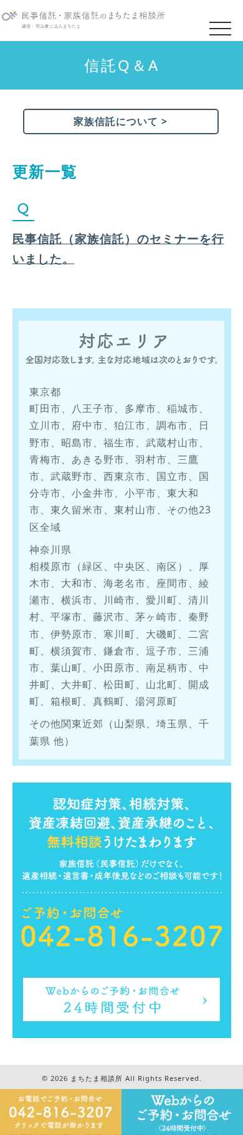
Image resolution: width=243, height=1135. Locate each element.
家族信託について (116, 121)
